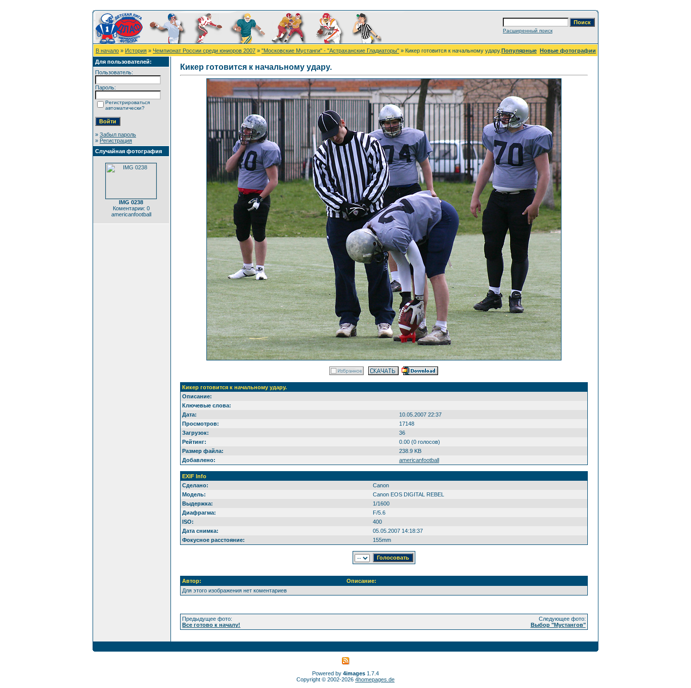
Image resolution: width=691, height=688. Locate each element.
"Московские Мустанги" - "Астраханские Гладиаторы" (330, 51)
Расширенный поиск (527, 30)
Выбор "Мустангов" (558, 625)
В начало (107, 51)
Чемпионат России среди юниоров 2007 (204, 51)
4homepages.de (375, 679)
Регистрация (116, 140)
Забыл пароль (118, 134)
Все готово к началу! (211, 625)
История (136, 51)
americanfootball (419, 460)
